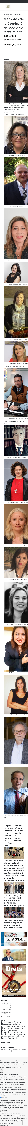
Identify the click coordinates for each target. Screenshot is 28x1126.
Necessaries (4, 1097)
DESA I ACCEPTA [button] (4, 1125)
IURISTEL (19, 1051)
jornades (12, 1032)
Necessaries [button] (3, 1095)
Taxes (12, 1036)
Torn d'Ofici (12, 1038)
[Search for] (26, 7)
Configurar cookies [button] (5, 1067)
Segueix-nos (5, 1042)
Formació (5, 1030)
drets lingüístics (16, 1028)
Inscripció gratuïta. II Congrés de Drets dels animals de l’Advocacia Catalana (14, 877)
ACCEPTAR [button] (13, 1067)
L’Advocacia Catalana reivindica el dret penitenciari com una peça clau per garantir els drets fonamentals (14, 865)
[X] (0, 1054)
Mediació (6, 818)
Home (5, 14)
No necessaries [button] (4, 1110)
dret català (15, 1026)
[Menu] (2, 7)
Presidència (20, 1034)
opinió (12, 1034)
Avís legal (8, 1051)
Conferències (6, 1026)
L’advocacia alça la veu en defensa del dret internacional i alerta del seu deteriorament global (14, 900)
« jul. (2, 1016)
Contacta (3, 1051)
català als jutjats (14, 1024)
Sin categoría (10, 14)
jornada (4, 1032)
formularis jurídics (15, 1030)
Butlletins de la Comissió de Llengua (12, 1023)
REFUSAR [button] (19, 1067)
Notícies (5, 1034)
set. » (8, 1016)
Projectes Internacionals (6, 1036)
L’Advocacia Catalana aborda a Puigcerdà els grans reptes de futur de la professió (14, 924)
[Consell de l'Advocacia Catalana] (8, 6)
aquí (13, 1065)
